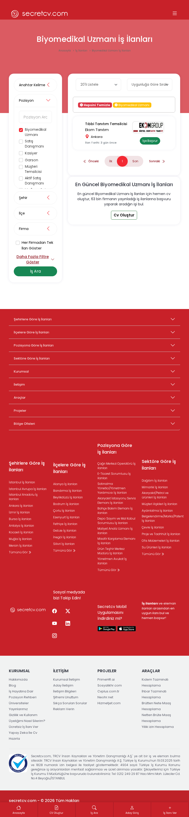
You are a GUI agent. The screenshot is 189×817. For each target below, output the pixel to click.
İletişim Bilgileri (64, 691)
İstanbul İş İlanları (22, 482)
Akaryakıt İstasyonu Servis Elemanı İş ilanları (116, 500)
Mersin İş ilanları (20, 545)
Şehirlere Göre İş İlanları (33, 319)
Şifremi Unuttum (65, 697)
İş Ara (35, 271)
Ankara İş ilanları (21, 506)
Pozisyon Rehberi (22, 697)
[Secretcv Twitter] (68, 611)
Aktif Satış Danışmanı (34, 181)
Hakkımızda (18, 679)
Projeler (20, 410)
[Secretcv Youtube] (54, 623)
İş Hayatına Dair (21, 691)
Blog (12, 685)
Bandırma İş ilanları (67, 491)
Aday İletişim (63, 685)
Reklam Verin (63, 709)
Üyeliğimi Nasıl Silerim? (27, 721)
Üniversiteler (19, 703)
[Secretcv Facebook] (54, 611)
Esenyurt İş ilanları (66, 517)
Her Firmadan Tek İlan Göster (37, 245)
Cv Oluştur (124, 215)
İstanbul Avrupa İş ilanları (28, 489)
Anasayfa (65, 50)
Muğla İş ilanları (20, 539)
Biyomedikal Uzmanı (35, 132)
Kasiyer (31, 153)
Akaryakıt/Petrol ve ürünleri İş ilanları (155, 495)
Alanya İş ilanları (65, 484)
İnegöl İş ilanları (64, 537)
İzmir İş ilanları (19, 512)
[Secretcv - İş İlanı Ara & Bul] (106, 628)
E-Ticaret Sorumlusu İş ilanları (114, 476)
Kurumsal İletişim (66, 679)
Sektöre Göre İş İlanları (32, 358)
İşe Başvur (150, 141)
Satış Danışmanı (34, 144)
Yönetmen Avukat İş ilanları (112, 561)
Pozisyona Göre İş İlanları (34, 345)
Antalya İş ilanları (21, 525)
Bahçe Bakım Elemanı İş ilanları (115, 510)
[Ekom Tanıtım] (150, 127)
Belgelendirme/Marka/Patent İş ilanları (163, 518)
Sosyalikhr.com (109, 685)
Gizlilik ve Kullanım (23, 715)
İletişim (19, 384)
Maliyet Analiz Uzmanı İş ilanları (115, 530)
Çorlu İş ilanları (64, 510)
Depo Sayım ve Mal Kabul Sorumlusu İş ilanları (116, 520)
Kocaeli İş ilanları (21, 532)
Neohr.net (105, 697)
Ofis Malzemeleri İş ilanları (160, 541)
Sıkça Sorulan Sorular (70, 703)
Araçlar (20, 397)
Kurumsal (21, 371)
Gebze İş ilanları (64, 530)
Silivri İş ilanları (64, 544)
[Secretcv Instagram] (54, 636)
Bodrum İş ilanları (66, 504)
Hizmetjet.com (109, 703)
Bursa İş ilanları (20, 519)
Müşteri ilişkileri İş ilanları (159, 504)
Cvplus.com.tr (108, 691)
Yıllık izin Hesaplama (158, 726)
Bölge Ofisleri (24, 423)
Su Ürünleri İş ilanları (156, 547)
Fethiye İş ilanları (65, 524)
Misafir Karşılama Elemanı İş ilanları (116, 541)
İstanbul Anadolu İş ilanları (23, 496)
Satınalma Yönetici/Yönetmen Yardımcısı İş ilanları (112, 488)
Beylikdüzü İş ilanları (68, 497)
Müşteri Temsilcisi (33, 169)
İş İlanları (81, 50)
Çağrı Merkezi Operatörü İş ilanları (116, 465)
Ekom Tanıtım (97, 129)
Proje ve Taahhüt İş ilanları (161, 534)
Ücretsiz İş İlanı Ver (23, 726)
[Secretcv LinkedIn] (68, 623)
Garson (31, 160)
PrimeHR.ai (106, 679)
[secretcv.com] (39, 13)
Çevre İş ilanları (153, 527)
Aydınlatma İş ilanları (157, 510)
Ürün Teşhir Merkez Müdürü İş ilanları (111, 551)
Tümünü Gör (18, 552)
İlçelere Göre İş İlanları (31, 332)
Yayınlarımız (18, 709)
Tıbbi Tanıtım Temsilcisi (106, 123)
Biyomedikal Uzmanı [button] (133, 105)
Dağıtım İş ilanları (154, 480)
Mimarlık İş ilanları (155, 487)
